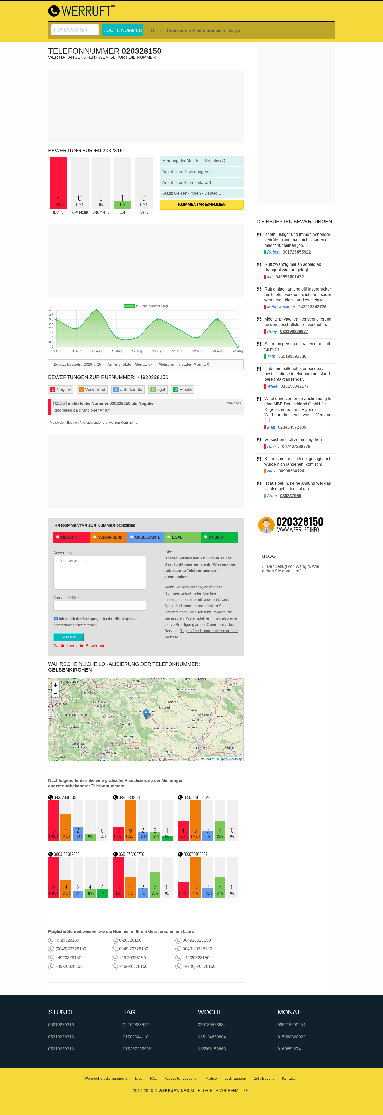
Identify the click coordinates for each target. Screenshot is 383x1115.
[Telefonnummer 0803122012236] (78, 896)
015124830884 (212, 1037)
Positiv (216, 537)
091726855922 (297, 252)
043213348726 (312, 307)
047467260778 (296, 446)
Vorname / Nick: (67, 597)
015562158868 (212, 1049)
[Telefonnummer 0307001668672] (208, 839)
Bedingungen (92, 619)
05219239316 (61, 1024)
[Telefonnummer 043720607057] (78, 839)
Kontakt (288, 1078)
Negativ (69, 537)
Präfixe (211, 1078)
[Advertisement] (146, 106)
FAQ (153, 1078)
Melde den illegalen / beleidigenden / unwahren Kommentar (94, 422)
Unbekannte (147, 537)
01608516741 (290, 1049)
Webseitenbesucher (181, 1078)
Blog (139, 1078)
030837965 (290, 496)
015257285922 (137, 1049)
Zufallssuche (264, 1078)
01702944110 (136, 1037)
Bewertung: (63, 553)
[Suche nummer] (75, 26)
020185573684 (212, 1024)
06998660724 (291, 471)
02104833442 (136, 1024)
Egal (177, 537)
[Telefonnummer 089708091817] (143, 839)
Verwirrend (110, 537)
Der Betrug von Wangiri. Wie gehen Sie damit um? (290, 568)
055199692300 (292, 356)
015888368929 (291, 1037)
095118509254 (291, 1024)
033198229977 (294, 331)
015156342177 (295, 386)
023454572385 (292, 427)
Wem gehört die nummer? (106, 1078)
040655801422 (290, 277)
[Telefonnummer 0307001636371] (208, 896)
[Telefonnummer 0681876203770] (143, 896)
